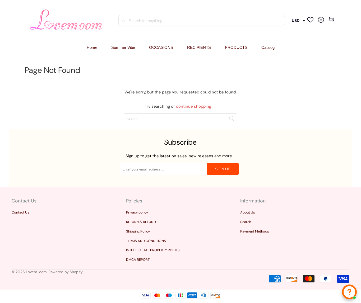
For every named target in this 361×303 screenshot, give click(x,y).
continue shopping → (196, 106)
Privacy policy (137, 212)
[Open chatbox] (349, 292)
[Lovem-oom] (66, 20)
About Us (247, 212)
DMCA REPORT (138, 259)
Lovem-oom (36, 271)
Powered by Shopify (65, 271)
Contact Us (20, 212)
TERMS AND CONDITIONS (146, 241)
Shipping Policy (138, 231)
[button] (161, 47)
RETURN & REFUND (141, 222)
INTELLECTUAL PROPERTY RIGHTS (153, 250)
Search (245, 222)
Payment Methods (254, 231)
